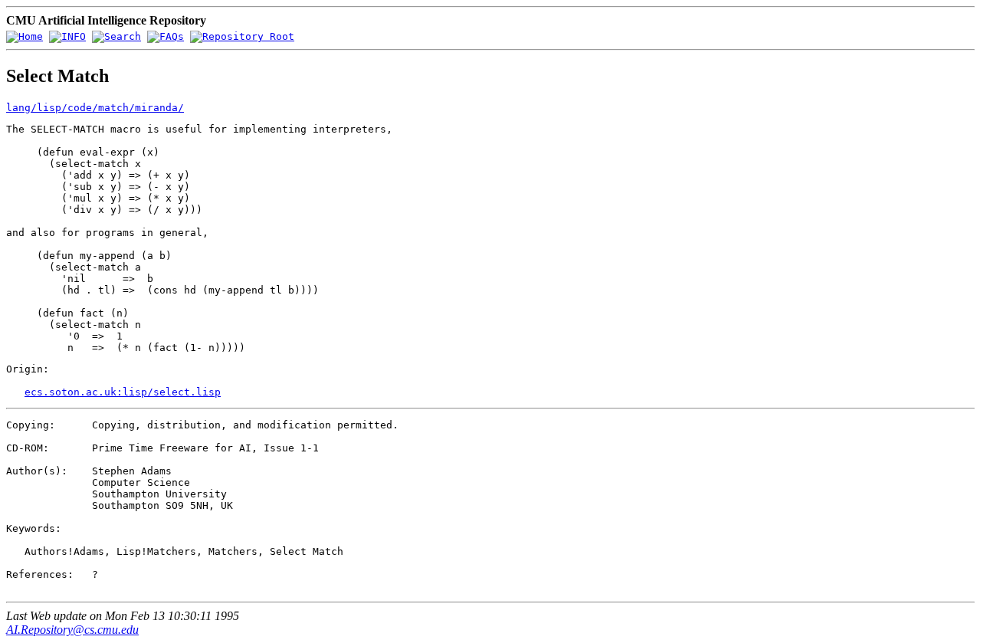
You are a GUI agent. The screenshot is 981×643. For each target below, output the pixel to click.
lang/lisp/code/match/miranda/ (95, 107)
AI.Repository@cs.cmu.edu (72, 629)
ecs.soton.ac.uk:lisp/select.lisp (123, 392)
